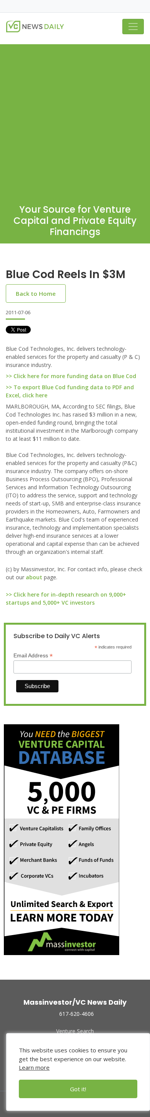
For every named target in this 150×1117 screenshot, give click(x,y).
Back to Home (36, 293)
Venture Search (75, 1031)
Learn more (34, 1067)
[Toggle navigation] (133, 26)
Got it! (78, 1089)
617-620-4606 (76, 1013)
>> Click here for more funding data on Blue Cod (71, 376)
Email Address (33, 655)
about (34, 577)
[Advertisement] (75, 119)
